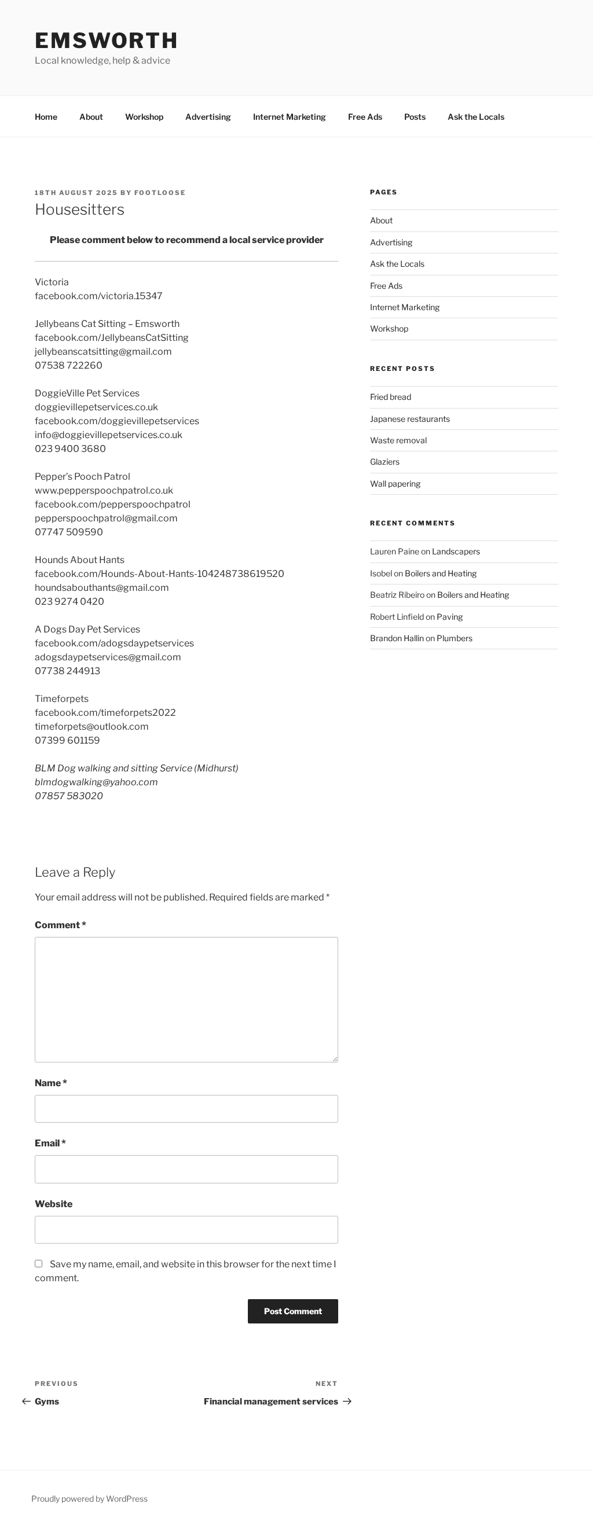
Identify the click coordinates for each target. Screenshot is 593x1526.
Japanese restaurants (410, 419)
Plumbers (455, 638)
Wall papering (395, 483)
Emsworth (107, 40)
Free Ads (365, 117)
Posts (415, 117)
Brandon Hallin (397, 638)
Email (50, 1143)
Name (51, 1083)
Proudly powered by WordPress (89, 1498)
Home (46, 117)
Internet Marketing (289, 117)
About (91, 117)
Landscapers (456, 551)
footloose (160, 193)
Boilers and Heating (441, 573)
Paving (450, 617)
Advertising (208, 117)
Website (53, 1203)
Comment (60, 925)
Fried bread (390, 397)
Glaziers (385, 461)
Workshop (144, 117)
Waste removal (398, 440)
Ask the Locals (476, 117)
